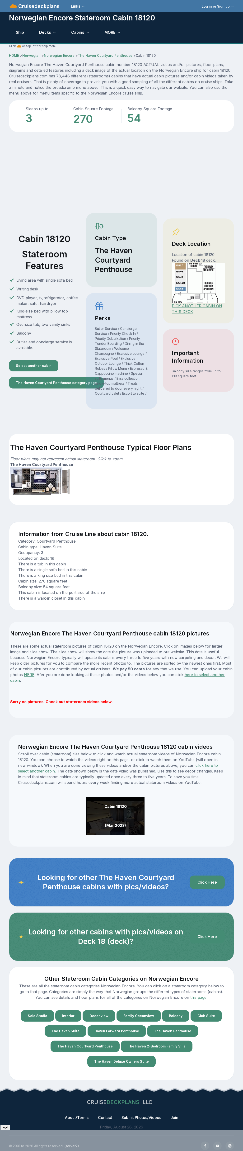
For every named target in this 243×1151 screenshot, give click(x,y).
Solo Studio (37, 1016)
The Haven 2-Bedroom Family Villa (157, 1046)
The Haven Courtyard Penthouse (105, 55)
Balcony (175, 1016)
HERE (29, 674)
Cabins (77, 32)
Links (75, 6)
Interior (68, 1016)
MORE (109, 32)
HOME (14, 55)
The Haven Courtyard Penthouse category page (56, 383)
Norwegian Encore (59, 55)
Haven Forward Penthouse (116, 1031)
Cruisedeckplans (38, 6)
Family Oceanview (138, 1016)
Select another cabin (33, 366)
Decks (45, 32)
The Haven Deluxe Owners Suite (121, 1061)
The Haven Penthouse (172, 1031)
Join (174, 1117)
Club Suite (206, 1016)
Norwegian (31, 55)
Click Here (207, 882)
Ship (20, 32)
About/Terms (77, 1117)
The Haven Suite (65, 1031)
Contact (105, 1117)
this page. (198, 997)
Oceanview (98, 1016)
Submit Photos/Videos (141, 1117)
